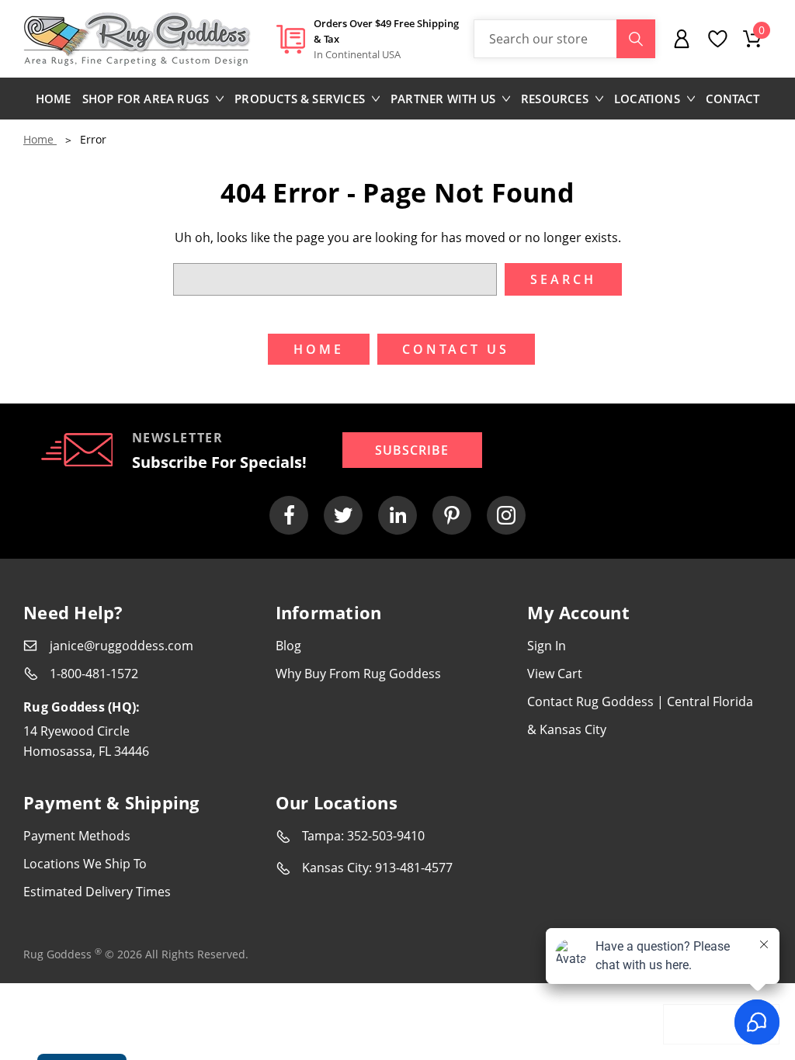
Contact (732, 98)
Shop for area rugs (146, 98)
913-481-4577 (414, 867)
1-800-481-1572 (94, 673)
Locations (647, 98)
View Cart (554, 673)
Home (53, 98)
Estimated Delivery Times (97, 891)
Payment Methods (76, 835)
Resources (554, 98)
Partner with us (443, 98)
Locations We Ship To (85, 863)
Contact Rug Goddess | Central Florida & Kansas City (640, 715)
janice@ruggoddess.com (121, 645)
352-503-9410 (386, 835)
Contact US (455, 349)
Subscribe (412, 450)
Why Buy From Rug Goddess (358, 673)
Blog (288, 645)
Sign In (546, 645)
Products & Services (299, 98)
